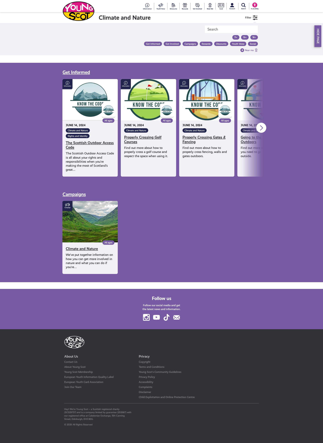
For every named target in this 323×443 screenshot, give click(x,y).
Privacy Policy (147, 377)
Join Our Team (72, 387)
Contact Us (70, 361)
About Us (71, 356)
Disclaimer (145, 392)
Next (261, 128)
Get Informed (76, 72)
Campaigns (74, 194)
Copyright (144, 361)
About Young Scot (75, 366)
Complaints (145, 387)
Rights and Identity (77, 136)
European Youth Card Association (83, 382)
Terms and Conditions (151, 366)
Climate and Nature (78, 130)
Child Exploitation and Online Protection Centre (167, 397)
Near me (249, 50)
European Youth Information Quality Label (89, 377)
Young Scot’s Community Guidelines (160, 372)
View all (259, 72)
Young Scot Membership (78, 372)
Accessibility (146, 382)
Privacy (144, 356)
